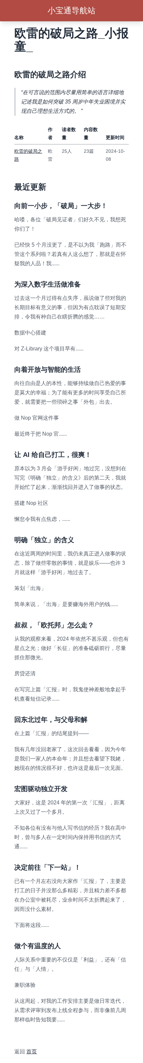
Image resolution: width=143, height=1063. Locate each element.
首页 (31, 1051)
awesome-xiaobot (35, 1035)
